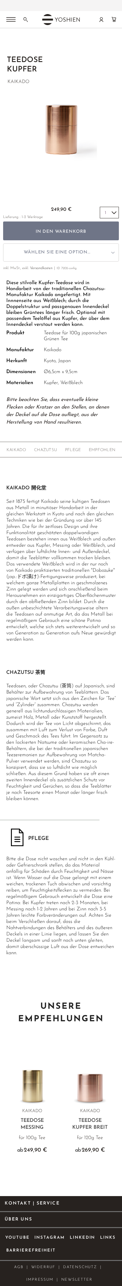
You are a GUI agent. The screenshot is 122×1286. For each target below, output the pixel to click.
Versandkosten (41, 268)
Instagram (49, 1238)
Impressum (39, 1280)
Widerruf (43, 1267)
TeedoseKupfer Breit (90, 1124)
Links (108, 1238)
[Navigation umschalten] (11, 20)
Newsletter (77, 1280)
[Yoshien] (61, 19)
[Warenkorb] (114, 19)
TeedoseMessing (32, 1124)
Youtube (17, 1238)
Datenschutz (80, 1267)
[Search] (26, 19)
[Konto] (101, 19)
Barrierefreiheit (31, 1250)
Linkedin (82, 1238)
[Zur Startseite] (10, 44)
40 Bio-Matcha (60, 6)
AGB (18, 1267)
